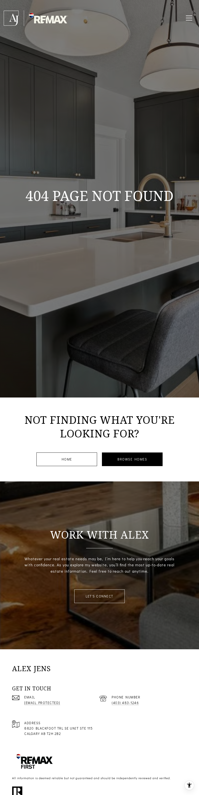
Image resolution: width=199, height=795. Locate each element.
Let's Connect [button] (99, 596)
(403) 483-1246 (125, 702)
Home (67, 459)
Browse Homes (132, 459)
